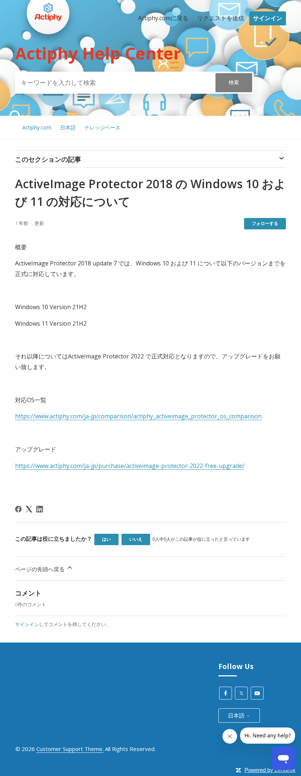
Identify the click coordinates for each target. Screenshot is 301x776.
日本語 (68, 127)
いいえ (135, 539)
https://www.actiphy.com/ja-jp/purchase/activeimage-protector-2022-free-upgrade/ (129, 466)
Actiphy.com (36, 127)
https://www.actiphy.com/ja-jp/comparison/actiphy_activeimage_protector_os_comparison (138, 416)
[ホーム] (48, 48)
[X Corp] (29, 509)
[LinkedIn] (39, 509)
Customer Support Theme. (70, 748)
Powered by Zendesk (269, 770)
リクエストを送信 (220, 18)
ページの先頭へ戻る (40, 569)
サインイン (27, 624)
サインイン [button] (267, 18)
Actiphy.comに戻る (163, 18)
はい (106, 539)
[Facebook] (18, 509)
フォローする (265, 223)
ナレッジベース (102, 127)
